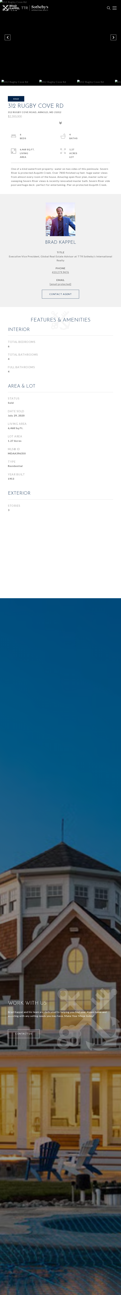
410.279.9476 (60, 272)
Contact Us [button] (23, 1033)
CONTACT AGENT (60, 294)
